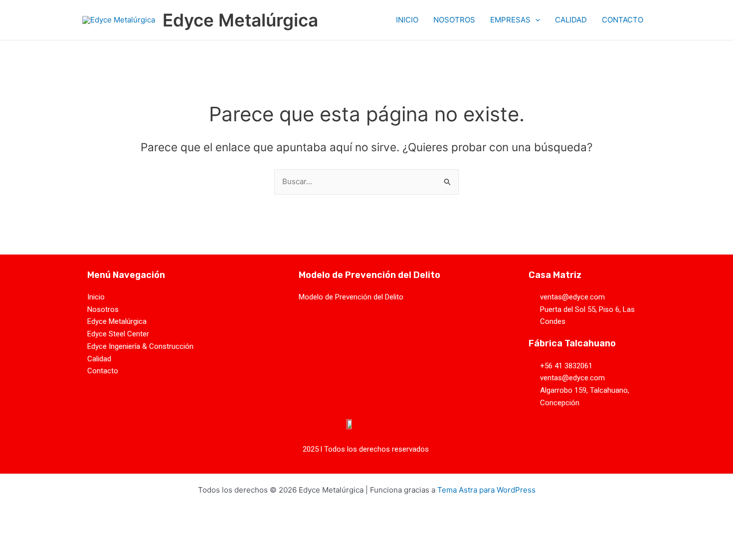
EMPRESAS (510, 19)
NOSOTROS (454, 19)
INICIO (407, 19)
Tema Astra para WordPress (486, 490)
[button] (535, 20)
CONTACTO (622, 19)
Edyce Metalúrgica (240, 19)
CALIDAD (571, 19)
